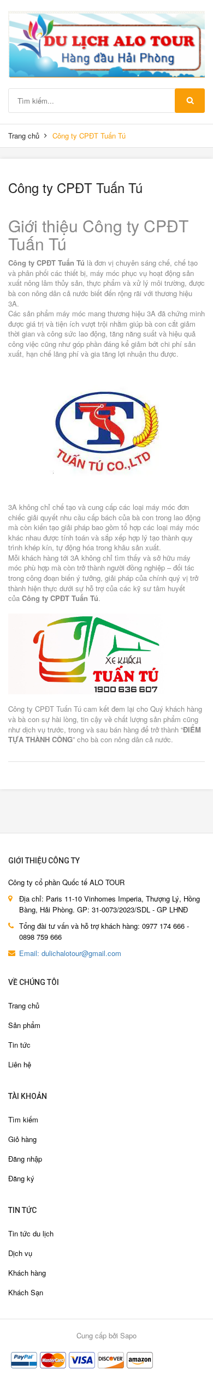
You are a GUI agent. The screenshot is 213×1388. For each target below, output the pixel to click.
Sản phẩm (24, 1025)
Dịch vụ (20, 1253)
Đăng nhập (25, 1158)
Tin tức (19, 1045)
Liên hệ (19, 1064)
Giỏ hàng (22, 1139)
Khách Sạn (25, 1292)
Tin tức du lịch (31, 1233)
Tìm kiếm (23, 1119)
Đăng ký (21, 1178)
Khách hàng (27, 1272)
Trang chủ (23, 135)
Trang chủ (23, 1005)
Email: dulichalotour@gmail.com (70, 953)
